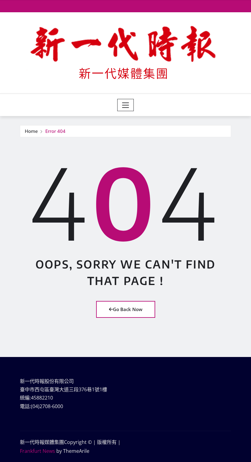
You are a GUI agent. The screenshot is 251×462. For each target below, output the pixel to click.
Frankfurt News (37, 451)
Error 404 (55, 131)
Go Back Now (127, 309)
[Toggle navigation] (125, 105)
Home (31, 131)
